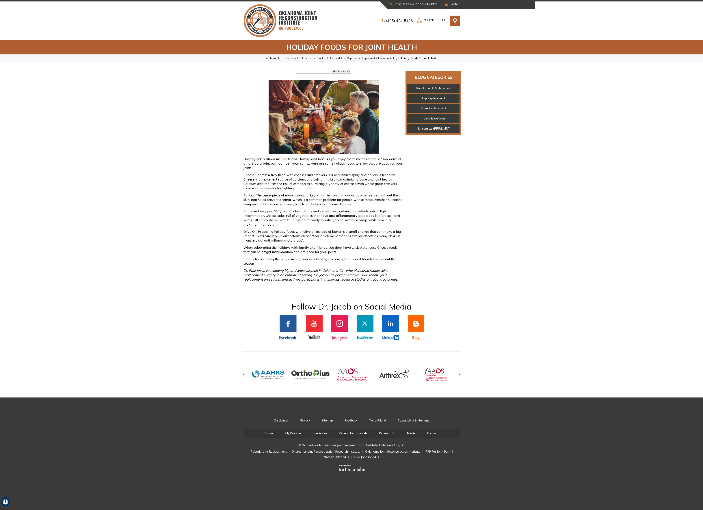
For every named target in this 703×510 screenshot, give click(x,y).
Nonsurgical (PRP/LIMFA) (433, 128)
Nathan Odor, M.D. (336, 457)
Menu (455, 4)
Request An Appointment (416, 4)
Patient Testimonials (353, 433)
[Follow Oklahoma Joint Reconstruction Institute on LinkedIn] (390, 328)
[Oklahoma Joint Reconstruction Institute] (280, 20)
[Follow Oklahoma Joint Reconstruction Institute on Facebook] (288, 328)
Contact (432, 433)
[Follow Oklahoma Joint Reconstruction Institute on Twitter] (365, 328)
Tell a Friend (377, 420)
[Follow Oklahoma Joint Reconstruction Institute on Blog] (416, 328)
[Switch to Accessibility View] (5, 501)
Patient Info (387, 433)
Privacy (305, 420)
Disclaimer (281, 420)
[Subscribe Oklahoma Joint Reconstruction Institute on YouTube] (314, 328)
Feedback (351, 420)
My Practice (293, 433)
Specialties (320, 433)
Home (269, 433)
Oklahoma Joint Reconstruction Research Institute (326, 452)
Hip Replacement (433, 98)
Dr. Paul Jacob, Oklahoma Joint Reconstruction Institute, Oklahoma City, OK (353, 445)
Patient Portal (435, 20)
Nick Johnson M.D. (366, 457)
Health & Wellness (433, 118)
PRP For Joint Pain (437, 452)
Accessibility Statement (413, 420)
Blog (394, 58)
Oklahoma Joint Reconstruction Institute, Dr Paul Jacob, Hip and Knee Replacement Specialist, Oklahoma (327, 58)
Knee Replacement (433, 108)
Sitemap (327, 420)
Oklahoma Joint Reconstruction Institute (393, 452)
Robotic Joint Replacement (433, 88)
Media (411, 433)
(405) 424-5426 (399, 20)
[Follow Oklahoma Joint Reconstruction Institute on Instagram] (339, 328)
